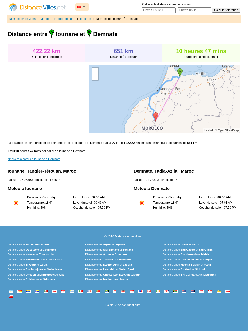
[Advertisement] (48, 99)
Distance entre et (28, 244)
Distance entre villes (22, 19)
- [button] (95, 77)
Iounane (85, 19)
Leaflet (208, 130)
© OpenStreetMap (227, 130)
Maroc (44, 19)
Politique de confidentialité (122, 305)
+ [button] (95, 71)
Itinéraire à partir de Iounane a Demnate (34, 159)
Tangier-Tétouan (64, 19)
